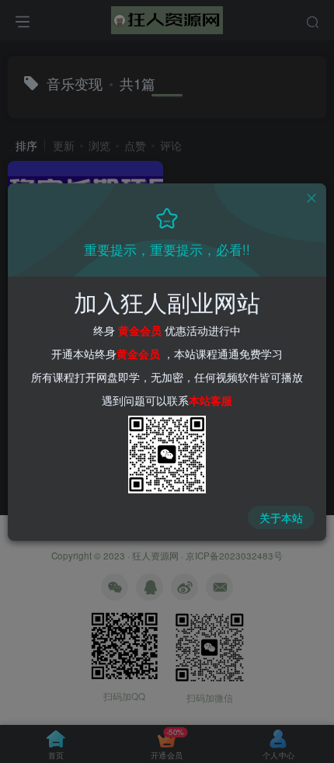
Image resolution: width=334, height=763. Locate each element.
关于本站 (281, 517)
